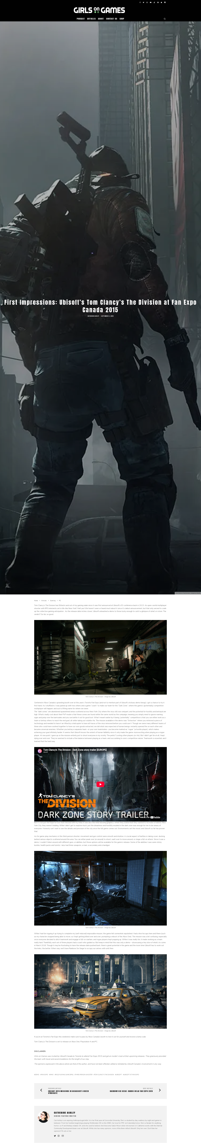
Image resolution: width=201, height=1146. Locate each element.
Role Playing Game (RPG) (64, 1075)
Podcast (81, 18)
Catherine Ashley (93, 316)
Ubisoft (119, 1075)
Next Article (148, 1088)
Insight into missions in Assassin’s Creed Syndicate (68, 1092)
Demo (37, 1075)
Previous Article (54, 1088)
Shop (122, 18)
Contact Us (111, 18)
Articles (91, 18)
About (101, 18)
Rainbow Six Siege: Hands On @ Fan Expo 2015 (131, 1091)
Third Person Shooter (83, 1075)
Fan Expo (44, 1075)
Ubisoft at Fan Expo (131, 1075)
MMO (52, 1075)
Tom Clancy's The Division (104, 1075)
